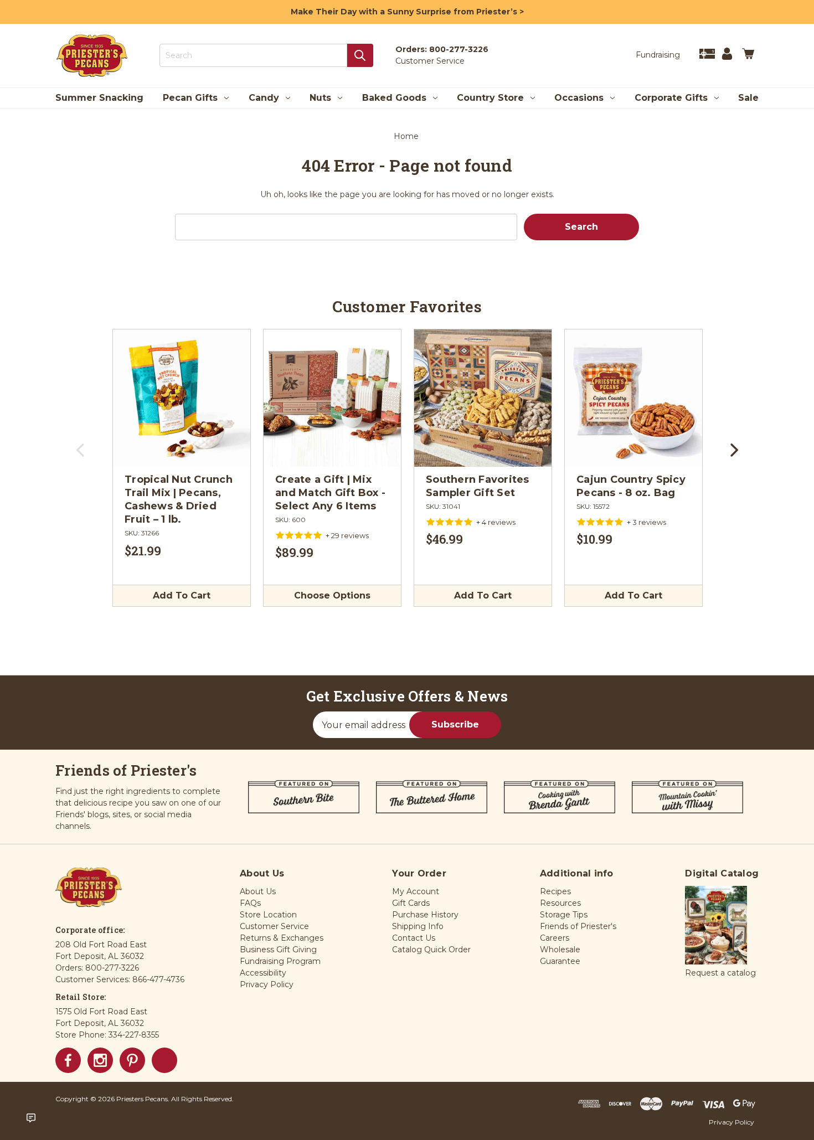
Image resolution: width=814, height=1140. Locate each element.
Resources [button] (560, 903)
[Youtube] (164, 1060)
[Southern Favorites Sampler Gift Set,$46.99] (483, 398)
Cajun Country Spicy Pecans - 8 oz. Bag (631, 486)
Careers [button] (554, 938)
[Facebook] (68, 1060)
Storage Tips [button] (564, 915)
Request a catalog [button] (720, 973)
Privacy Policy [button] (266, 984)
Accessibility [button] (263, 973)
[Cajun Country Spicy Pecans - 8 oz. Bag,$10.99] (633, 398)
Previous (80, 454)
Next (733, 454)
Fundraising (658, 55)
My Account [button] (415, 891)
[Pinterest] (132, 1060)
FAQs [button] (250, 903)
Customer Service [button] (274, 926)
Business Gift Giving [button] (278, 950)
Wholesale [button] (560, 950)
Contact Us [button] (413, 938)
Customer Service (430, 61)
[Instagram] (100, 1060)
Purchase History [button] (425, 915)
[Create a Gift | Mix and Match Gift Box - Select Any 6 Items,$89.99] (332, 398)
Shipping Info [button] (418, 926)
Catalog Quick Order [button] (431, 950)
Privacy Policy (731, 1122)
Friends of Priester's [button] (578, 926)
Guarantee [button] (560, 961)
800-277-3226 (458, 49)
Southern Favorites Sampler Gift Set (477, 486)
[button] (716, 926)
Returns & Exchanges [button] (281, 938)
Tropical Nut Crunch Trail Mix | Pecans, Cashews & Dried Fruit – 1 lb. (179, 499)
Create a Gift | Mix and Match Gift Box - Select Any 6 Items (330, 492)
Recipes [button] (555, 891)
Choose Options (332, 595)
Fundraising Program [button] (280, 961)
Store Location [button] (268, 915)
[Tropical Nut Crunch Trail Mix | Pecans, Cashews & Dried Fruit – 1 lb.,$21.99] (181, 398)
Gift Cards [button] (411, 903)
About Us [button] (258, 891)
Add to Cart (181, 595)
